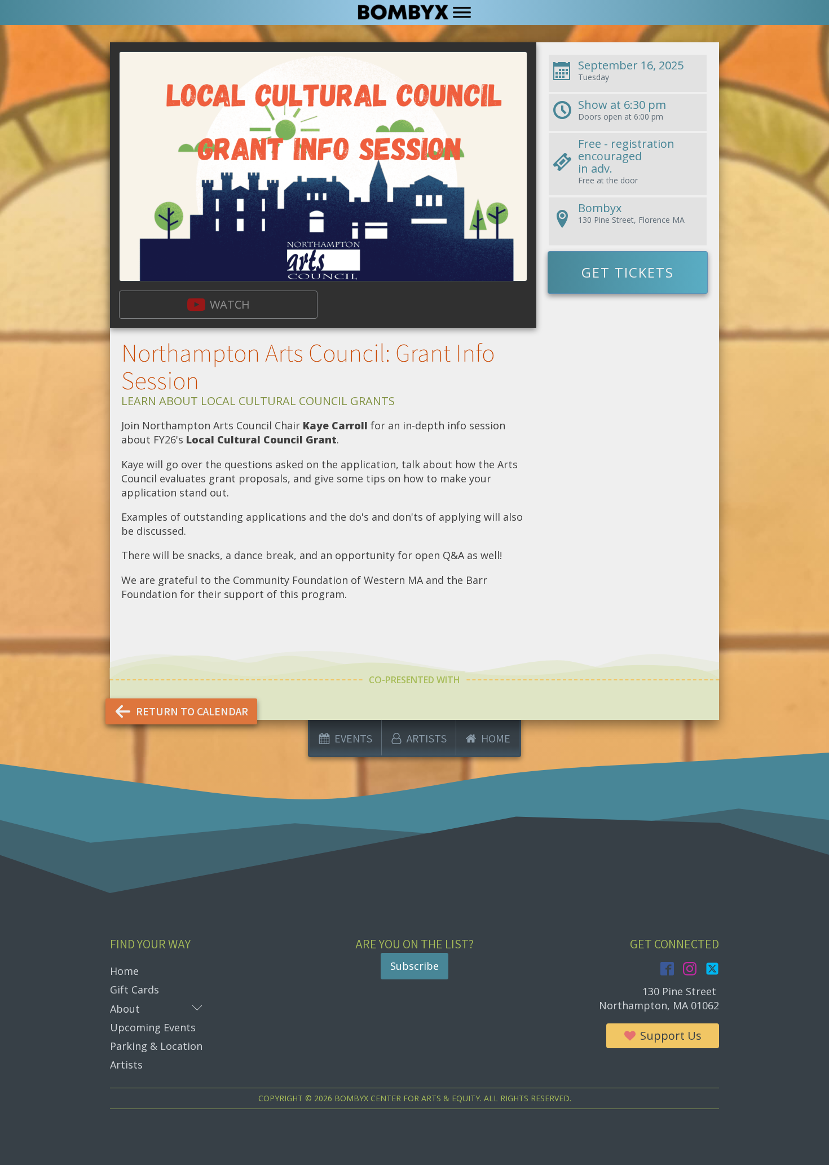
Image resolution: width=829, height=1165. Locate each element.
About (156, 1008)
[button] (218, 305)
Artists (126, 1064)
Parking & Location (156, 1046)
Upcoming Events (153, 1027)
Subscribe (414, 966)
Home (124, 971)
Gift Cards (134, 989)
